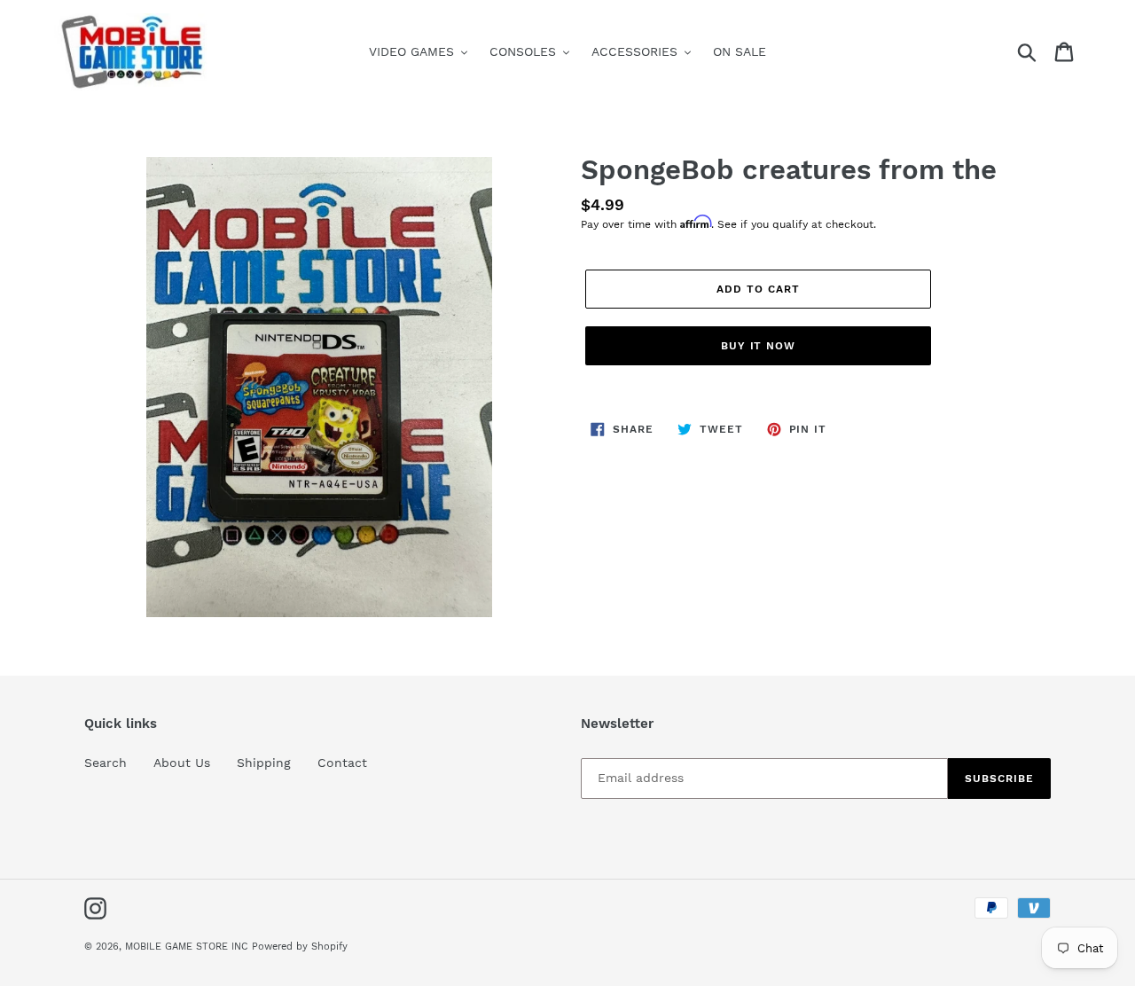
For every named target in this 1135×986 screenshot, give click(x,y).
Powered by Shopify (300, 946)
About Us (181, 762)
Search (105, 762)
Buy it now (758, 346)
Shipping (264, 762)
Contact (342, 762)
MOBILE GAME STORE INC (188, 946)
